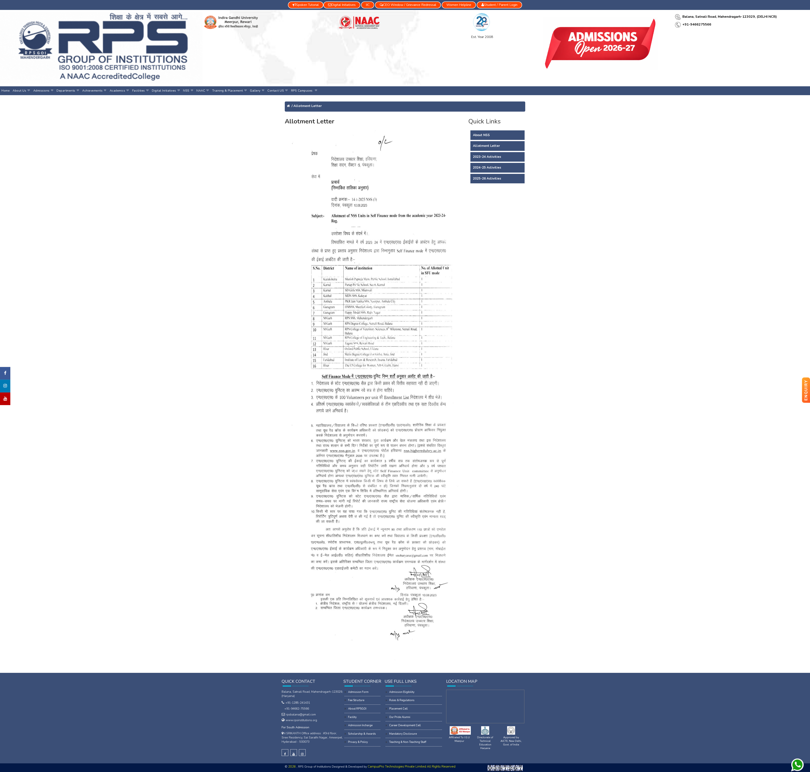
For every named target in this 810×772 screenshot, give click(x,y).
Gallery (255, 91)
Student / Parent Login (500, 5)
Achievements (92, 91)
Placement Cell (398, 709)
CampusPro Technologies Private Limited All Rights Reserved (411, 766)
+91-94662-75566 (296, 709)
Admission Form (358, 692)
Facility (352, 717)
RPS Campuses (302, 91)
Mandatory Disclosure (403, 734)
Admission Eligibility (401, 692)
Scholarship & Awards (362, 734)
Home (5, 91)
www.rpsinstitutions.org (301, 720)
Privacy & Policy (358, 742)
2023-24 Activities (487, 157)
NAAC (200, 91)
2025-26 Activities (487, 178)
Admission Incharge (360, 725)
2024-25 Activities (487, 167)
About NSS (481, 135)
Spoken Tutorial (307, 5)
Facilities (138, 91)
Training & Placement (227, 91)
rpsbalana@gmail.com (301, 715)
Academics (117, 91)
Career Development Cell (405, 725)
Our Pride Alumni (399, 717)
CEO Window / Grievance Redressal (409, 5)
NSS (186, 91)
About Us (19, 91)
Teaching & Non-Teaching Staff (407, 742)
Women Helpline (458, 5)
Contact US (275, 91)
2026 (292, 766)
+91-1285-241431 (297, 703)
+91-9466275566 (696, 24)
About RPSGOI (357, 709)
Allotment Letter (307, 106)
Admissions (41, 91)
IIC (368, 5)
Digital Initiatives (164, 91)
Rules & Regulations (401, 700)
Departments (66, 91)
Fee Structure (356, 700)
